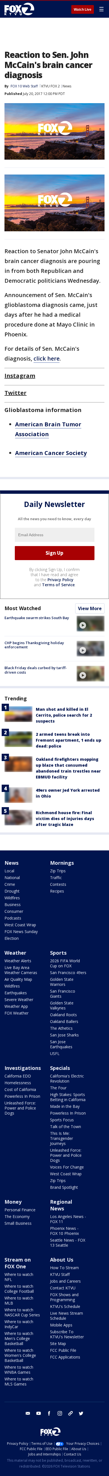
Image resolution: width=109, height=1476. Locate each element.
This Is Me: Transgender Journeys (61, 1138)
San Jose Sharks (64, 1035)
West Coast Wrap (20, 924)
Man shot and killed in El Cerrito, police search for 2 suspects (64, 715)
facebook (49, 1413)
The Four (58, 1087)
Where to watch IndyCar (18, 1324)
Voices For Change (67, 1167)
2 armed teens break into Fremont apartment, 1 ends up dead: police (68, 740)
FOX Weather (16, 1013)
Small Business (18, 1223)
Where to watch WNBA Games (18, 1369)
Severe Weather (18, 999)
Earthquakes (15, 992)
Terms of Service (58, 584)
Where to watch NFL (18, 1277)
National (12, 877)
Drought (12, 891)
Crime (9, 884)
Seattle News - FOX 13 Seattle (67, 1242)
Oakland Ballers (64, 1021)
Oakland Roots (63, 1014)
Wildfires (12, 897)
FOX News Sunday (21, 931)
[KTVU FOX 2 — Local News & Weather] (20, 9)
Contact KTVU (62, 1288)
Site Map (58, 1343)
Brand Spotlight (64, 1187)
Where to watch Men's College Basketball (18, 1338)
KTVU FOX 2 (50, 86)
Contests (58, 884)
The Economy (17, 1216)
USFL (55, 1053)
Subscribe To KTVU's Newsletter (67, 1334)
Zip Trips (58, 870)
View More (90, 608)
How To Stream (64, 1267)
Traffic (56, 877)
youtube (38, 1413)
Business (12, 904)
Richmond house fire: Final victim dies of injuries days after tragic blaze (65, 818)
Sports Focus (62, 1119)
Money (13, 1201)
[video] (91, 623)
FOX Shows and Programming (64, 1297)
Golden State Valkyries (62, 1005)
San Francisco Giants (62, 993)
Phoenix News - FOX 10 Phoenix (64, 1231)
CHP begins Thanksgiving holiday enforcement (34, 645)
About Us (61, 1259)
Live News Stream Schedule (66, 1315)
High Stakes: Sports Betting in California (68, 1097)
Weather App (16, 1006)
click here (47, 358)
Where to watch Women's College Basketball (20, 1355)
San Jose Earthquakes (61, 1044)
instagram (59, 1413)
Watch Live (82, 10)
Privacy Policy (61, 579)
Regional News (61, 1205)
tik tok (70, 1413)
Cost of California (20, 1089)
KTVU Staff (60, 1274)
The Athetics (61, 1028)
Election (11, 938)
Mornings (62, 862)
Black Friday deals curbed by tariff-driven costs (35, 670)
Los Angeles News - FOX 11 (68, 1219)
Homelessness (17, 1082)
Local (9, 870)
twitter (81, 1413)
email (27, 1413)
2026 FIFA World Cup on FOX (65, 963)
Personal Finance (19, 1209)
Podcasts (12, 918)
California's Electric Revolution (67, 1078)
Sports (58, 952)
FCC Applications (65, 1357)
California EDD (17, 1076)
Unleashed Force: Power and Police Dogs (20, 1108)
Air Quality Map (18, 979)
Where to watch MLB (18, 1300)
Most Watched (22, 608)
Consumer (13, 911)
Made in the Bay (65, 1106)
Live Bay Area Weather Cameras (20, 970)
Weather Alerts (17, 960)
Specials (60, 1068)
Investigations (22, 1068)
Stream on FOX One (17, 1263)
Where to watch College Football (19, 1288)
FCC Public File (63, 1350)
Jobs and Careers (65, 1281)
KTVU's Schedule (65, 1306)
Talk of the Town (65, 1126)
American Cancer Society (51, 453)
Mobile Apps (61, 1325)
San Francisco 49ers (68, 972)
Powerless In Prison (22, 1096)
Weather (15, 952)
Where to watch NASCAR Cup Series (22, 1312)
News (67, 86)
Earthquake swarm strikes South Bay (36, 617)
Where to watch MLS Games (18, 1381)
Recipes (57, 891)
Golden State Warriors (62, 982)
